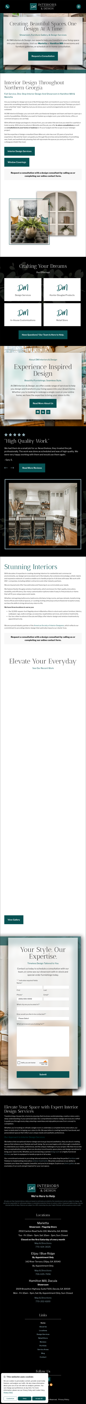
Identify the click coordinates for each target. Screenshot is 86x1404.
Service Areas (43, 1349)
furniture (72, 1158)
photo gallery (69, 1163)
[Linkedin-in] (43, 412)
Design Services (43, 1334)
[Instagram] (48, 412)
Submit (43, 1074)
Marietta (43, 1223)
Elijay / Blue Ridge (43, 1253)
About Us (43, 1327)
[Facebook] (38, 412)
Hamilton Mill (56, 43)
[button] (78, 6)
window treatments (40, 1161)
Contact (43, 1357)
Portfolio (43, 1346)
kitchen (7, 1154)
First (18, 990)
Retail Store (43, 1338)
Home (43, 1323)
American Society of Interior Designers (49, 625)
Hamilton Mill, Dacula (43, 1281)
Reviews (43, 1342)
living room (55, 1152)
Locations (43, 1331)
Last (45, 990)
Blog (43, 1353)
